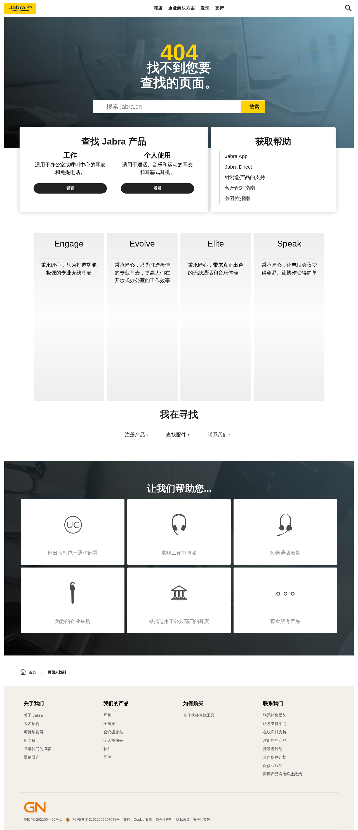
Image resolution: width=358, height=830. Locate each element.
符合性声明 (164, 820)
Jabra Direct (238, 167)
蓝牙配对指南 (240, 188)
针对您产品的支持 (245, 177)
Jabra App (236, 156)
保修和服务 (272, 765)
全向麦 (109, 723)
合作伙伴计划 (274, 757)
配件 (107, 757)
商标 (126, 820)
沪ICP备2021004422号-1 (43, 820)
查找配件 (176, 435)
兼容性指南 (237, 198)
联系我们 (218, 435)
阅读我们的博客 (37, 749)
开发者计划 (272, 749)
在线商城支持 (274, 732)
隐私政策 (183, 820)
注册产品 (135, 435)
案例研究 (31, 757)
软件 (107, 749)
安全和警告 (201, 820)
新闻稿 (30, 740)
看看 (70, 188)
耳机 (107, 715)
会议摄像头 (113, 732)
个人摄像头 (113, 740)
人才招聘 (31, 723)
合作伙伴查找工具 (199, 715)
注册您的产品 (274, 740)
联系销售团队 (274, 715)
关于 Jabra (33, 715)
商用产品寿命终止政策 (282, 774)
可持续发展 (33, 732)
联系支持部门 (274, 723)
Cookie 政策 (143, 820)
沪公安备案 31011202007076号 (95, 820)
